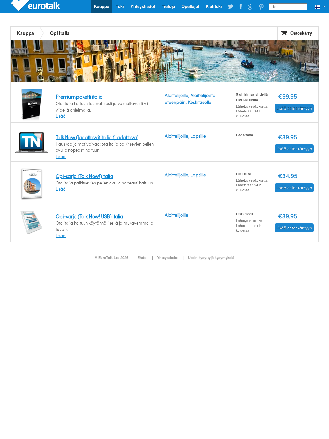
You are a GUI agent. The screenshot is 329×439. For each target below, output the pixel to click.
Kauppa (101, 6)
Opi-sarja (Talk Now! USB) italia (89, 216)
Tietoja (168, 6)
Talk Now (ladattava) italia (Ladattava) (97, 137)
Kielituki (214, 6)
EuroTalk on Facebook (241, 6)
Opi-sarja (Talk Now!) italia (84, 176)
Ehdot (143, 257)
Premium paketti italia (79, 96)
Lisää (61, 116)
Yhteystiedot (142, 6)
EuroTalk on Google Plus (251, 6)
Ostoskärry (301, 33)
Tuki (120, 6)
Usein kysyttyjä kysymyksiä (211, 257)
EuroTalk (36, 6)
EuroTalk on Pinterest (261, 6)
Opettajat (190, 6)
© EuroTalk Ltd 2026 (111, 257)
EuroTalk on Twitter (230, 6)
